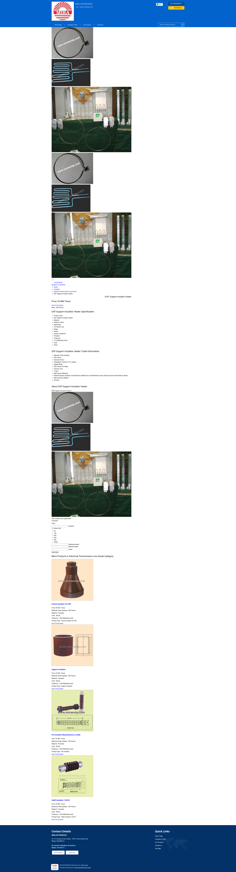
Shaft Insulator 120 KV (61, 800)
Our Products (87, 25)
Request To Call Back (58, 285)
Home (56, 287)
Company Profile (72, 25)
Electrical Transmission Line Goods (65, 291)
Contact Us (100, 25)
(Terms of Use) (84, 865)
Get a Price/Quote (57, 305)
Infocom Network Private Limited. (82, 867)
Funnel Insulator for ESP (61, 604)
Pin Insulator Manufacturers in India (66, 735)
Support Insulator (59, 669)
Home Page (58, 25)
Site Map (158, 848)
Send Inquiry (177, 7)
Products (57, 289)
